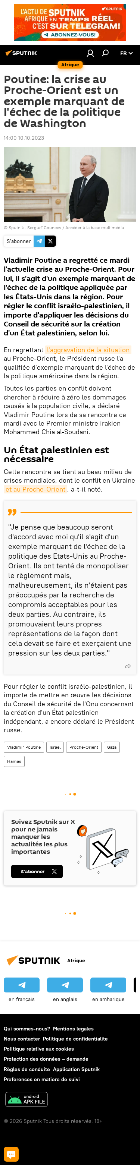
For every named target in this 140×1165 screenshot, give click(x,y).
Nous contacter (22, 1038)
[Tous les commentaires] (11, 1154)
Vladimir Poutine (24, 747)
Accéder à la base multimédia (94, 227)
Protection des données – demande (46, 1058)
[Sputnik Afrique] (22, 56)
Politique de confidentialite (75, 1038)
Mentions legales (73, 1028)
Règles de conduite (27, 1069)
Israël (55, 747)
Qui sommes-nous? (27, 1028)
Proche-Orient (83, 747)
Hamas (14, 761)
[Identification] (90, 52)
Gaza (111, 747)
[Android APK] (26, 1100)
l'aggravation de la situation (88, 349)
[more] (127, 666)
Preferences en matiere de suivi (42, 1079)
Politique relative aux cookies (39, 1048)
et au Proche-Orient (35, 489)
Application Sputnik (76, 1069)
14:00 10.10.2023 (24, 138)
